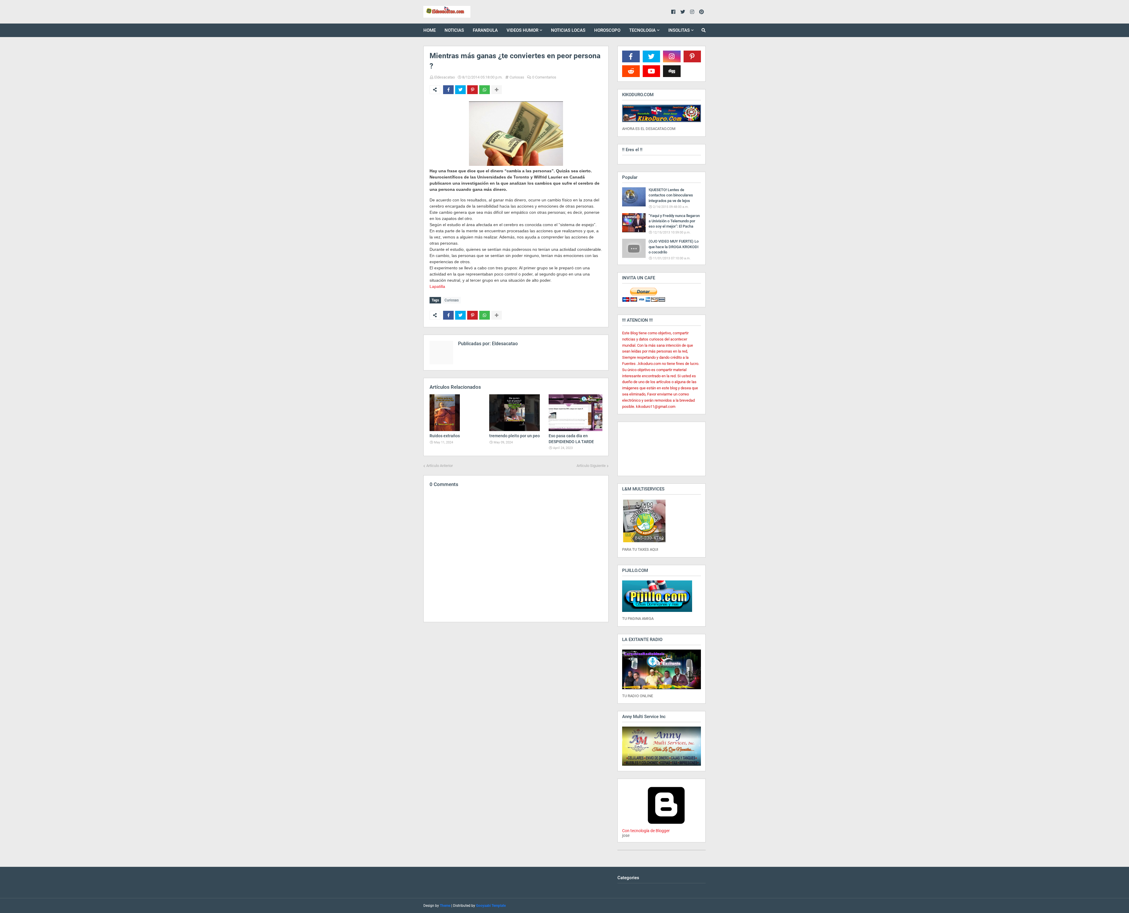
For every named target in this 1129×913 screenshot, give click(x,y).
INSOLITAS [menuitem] (679, 30)
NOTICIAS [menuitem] (454, 30)
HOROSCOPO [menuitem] (607, 30)
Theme (445, 906)
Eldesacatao (444, 77)
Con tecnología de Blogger (646, 830)
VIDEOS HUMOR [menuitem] (522, 30)
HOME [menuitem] (429, 30)
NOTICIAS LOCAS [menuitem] (568, 30)
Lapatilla (437, 286)
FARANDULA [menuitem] (485, 30)
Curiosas (517, 77)
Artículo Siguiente (591, 465)
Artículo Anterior (439, 465)
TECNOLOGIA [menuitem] (642, 30)
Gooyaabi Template (491, 906)
